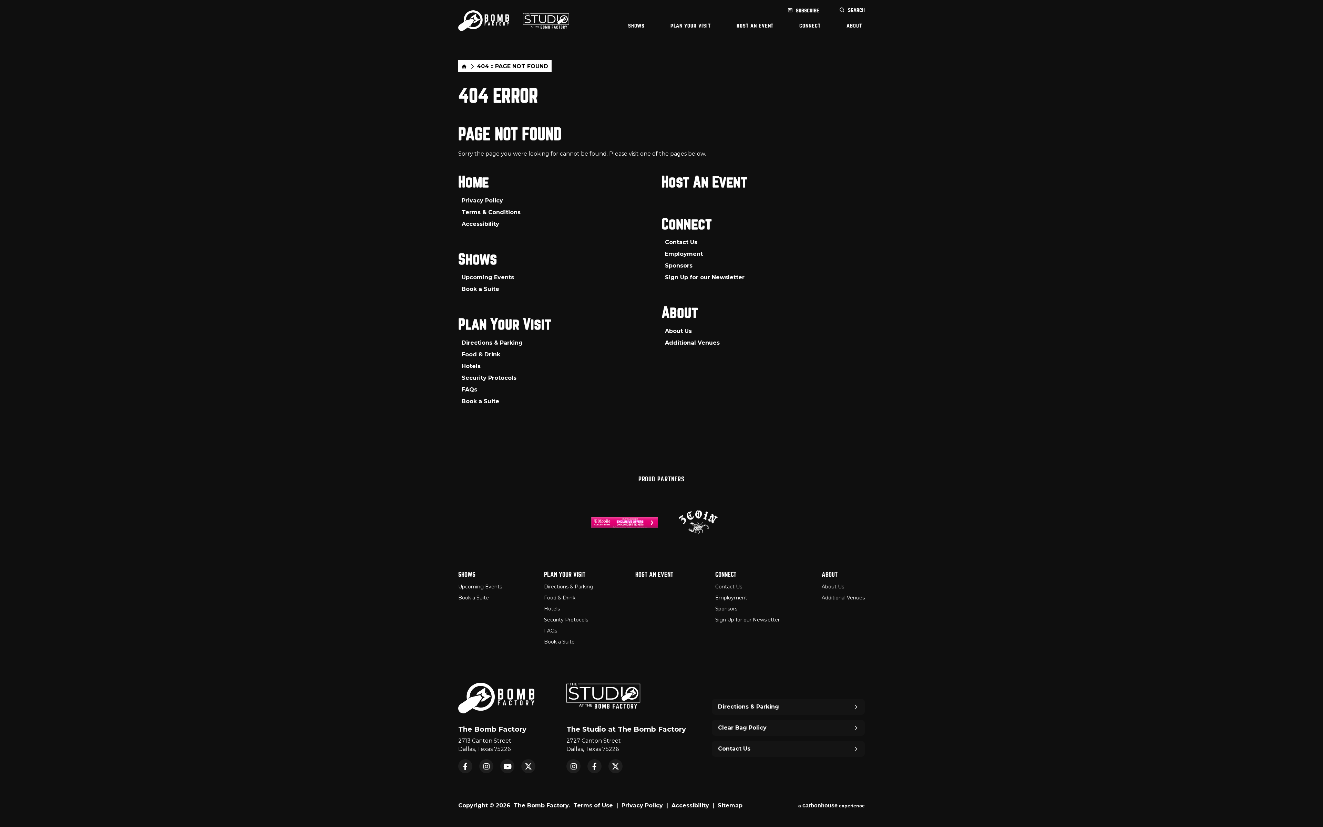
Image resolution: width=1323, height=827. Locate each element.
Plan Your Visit (690, 26)
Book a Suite (480, 289)
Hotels (471, 366)
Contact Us (681, 242)
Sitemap (730, 805)
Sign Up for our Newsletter (705, 277)
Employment (684, 254)
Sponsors (679, 265)
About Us (678, 331)
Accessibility (480, 224)
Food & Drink (481, 354)
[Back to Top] (1311, 804)
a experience (831, 805)
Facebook (465, 766)
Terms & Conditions (491, 212)
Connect (810, 26)
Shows (636, 26)
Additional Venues (692, 342)
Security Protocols (489, 378)
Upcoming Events (488, 277)
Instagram (486, 766)
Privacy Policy (482, 200)
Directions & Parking (492, 342)
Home (464, 66)
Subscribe (807, 10)
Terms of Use (593, 805)
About (854, 26)
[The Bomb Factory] (483, 20)
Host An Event (755, 26)
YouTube (507, 766)
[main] (661, 250)
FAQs (469, 389)
